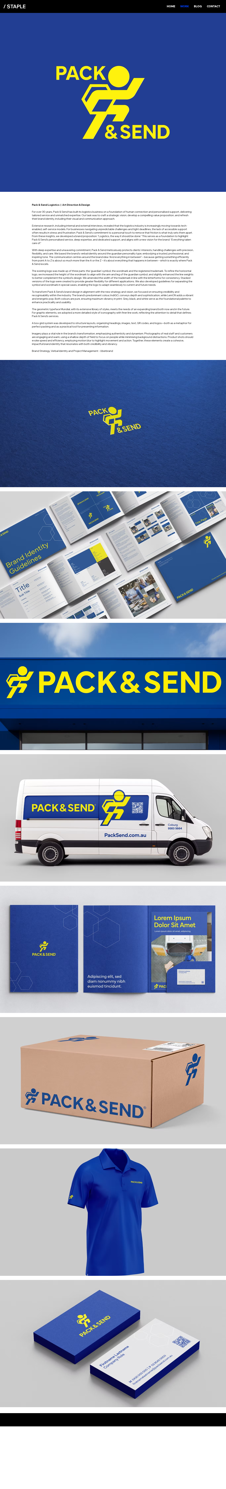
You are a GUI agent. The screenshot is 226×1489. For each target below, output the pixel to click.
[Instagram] (220, 1483)
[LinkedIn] (213, 1483)
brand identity (46, 218)
